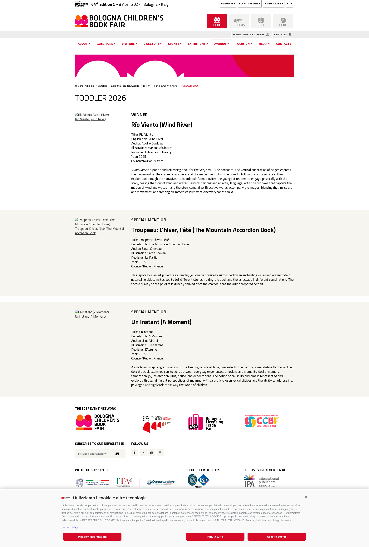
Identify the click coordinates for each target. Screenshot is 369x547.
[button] (306, 497)
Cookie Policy (70, 527)
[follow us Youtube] (151, 452)
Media (262, 43)
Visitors (128, 43)
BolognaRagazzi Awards (125, 86)
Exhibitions (196, 43)
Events (173, 43)
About (83, 43)
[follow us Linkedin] (143, 452)
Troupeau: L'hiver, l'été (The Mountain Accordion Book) (100, 231)
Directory (151, 43)
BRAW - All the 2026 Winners (160, 86)
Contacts (283, 43)
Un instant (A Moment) (90, 316)
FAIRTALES (280, 34)
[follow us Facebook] (134, 452)
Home (90, 86)
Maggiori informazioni (92, 536)
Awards (220, 43)
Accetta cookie (277, 536)
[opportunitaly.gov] (125, 482)
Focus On (242, 43)
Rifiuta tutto (215, 536)
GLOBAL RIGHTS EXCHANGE (249, 34)
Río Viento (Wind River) (90, 119)
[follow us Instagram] (160, 452)
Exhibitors (104, 43)
